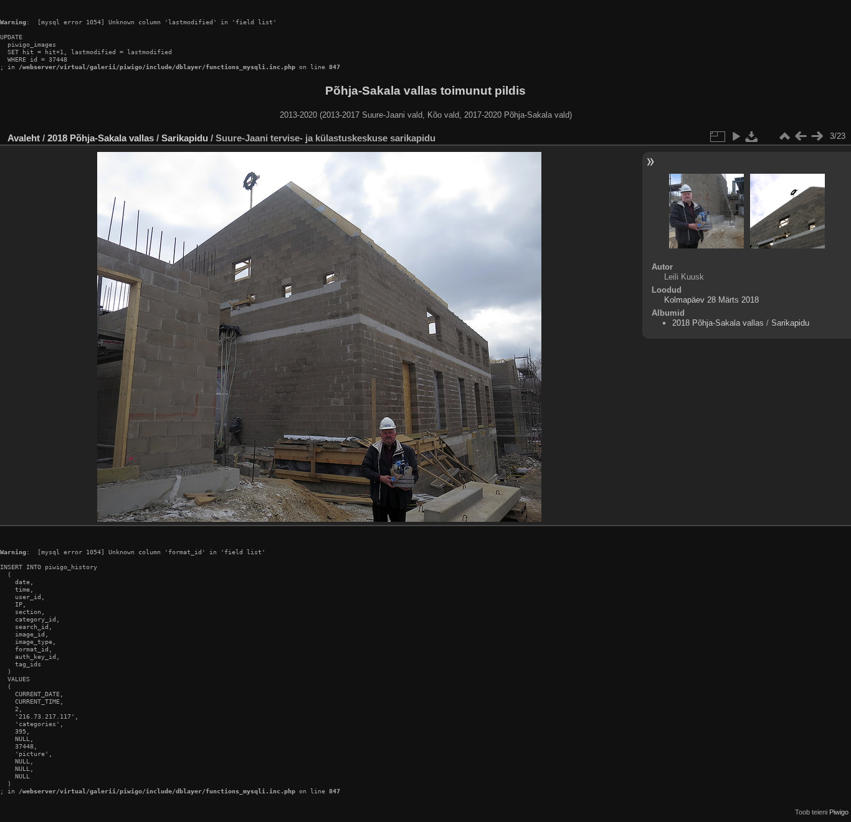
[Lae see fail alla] (752, 136)
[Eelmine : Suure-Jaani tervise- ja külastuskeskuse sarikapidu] (800, 136)
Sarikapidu (184, 138)
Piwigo (839, 812)
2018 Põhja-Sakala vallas (100, 138)
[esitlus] (736, 136)
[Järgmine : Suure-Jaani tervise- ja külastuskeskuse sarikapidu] (817, 136)
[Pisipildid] (784, 136)
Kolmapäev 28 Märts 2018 (711, 300)
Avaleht (23, 138)
